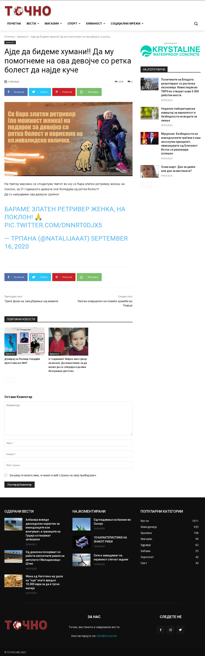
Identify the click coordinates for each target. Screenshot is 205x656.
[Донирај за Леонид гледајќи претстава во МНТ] (24, 341)
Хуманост (22, 36)
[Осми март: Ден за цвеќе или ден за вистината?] (150, 171)
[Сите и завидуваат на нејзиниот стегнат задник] (81, 560)
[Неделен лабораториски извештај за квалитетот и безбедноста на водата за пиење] (150, 113)
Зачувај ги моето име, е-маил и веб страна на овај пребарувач (52, 475)
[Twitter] (180, 630)
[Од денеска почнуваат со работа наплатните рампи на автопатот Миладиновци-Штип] (13, 556)
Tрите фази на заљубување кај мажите (31, 301)
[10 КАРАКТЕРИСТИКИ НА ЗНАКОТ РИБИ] (81, 542)
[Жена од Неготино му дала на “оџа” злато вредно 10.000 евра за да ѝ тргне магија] (13, 580)
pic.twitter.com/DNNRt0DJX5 (53, 225)
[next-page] (149, 185)
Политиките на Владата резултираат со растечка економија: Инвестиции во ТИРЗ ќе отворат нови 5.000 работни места (180, 87)
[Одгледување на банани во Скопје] (81, 524)
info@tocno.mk (107, 636)
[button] (196, 23)
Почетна (9, 36)
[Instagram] (170, 630)
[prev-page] (6, 379)
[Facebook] (161, 630)
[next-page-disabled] (13, 379)
